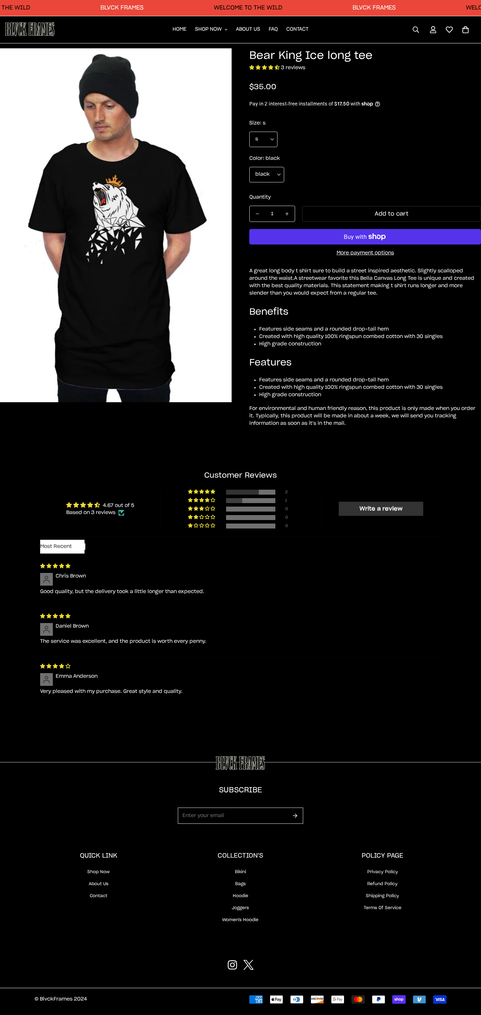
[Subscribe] (295, 816)
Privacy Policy (382, 872)
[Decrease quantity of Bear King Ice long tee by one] (257, 214)
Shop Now (98, 872)
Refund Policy (382, 884)
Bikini (240, 872)
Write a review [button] (381, 509)
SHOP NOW (208, 29)
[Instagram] (232, 965)
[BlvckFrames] (30, 29)
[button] (465, 30)
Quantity (260, 197)
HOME (180, 29)
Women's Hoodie (240, 920)
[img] (55, 566)
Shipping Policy (382, 896)
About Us (98, 884)
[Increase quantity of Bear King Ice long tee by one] (287, 214)
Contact (98, 896)
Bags (240, 884)
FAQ (273, 29)
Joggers (240, 908)
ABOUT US (248, 29)
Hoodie (240, 896)
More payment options (365, 252)
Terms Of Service (382, 908)
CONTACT (297, 29)
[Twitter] (248, 965)
